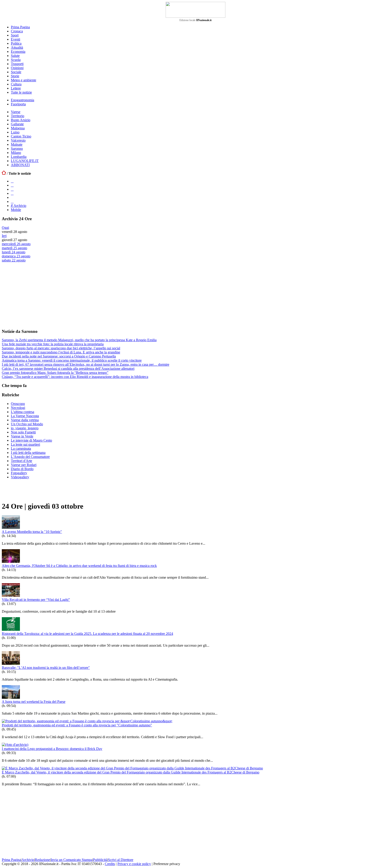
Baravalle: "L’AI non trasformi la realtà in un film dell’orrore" (46, 668)
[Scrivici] (12, 201)
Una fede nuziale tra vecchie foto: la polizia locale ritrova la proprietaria (53, 344)
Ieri (4, 236)
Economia (18, 51)
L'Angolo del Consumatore (30, 457)
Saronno (17, 148)
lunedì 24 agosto (13, 252)
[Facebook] (12, 181)
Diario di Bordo (22, 469)
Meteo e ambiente (23, 80)
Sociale (16, 72)
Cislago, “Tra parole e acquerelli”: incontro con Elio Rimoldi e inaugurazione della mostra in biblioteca (75, 377)
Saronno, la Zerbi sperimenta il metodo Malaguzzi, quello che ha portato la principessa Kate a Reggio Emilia (79, 340)
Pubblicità (100, 860)
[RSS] (12, 193)
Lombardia (18, 157)
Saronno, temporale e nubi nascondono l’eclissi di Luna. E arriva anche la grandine (61, 352)
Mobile (16, 210)
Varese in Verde (22, 436)
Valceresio (18, 140)
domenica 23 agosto (16, 256)
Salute (15, 56)
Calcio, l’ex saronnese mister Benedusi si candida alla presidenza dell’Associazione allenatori (68, 368)
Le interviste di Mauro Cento (31, 440)
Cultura (16, 84)
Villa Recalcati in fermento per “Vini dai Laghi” (36, 600)
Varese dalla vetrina (25, 420)
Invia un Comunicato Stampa (71, 860)
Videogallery (20, 477)
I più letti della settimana (28, 453)
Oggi (5, 228)
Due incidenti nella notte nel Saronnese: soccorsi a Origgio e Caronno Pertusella (59, 356)
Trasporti (17, 64)
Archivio (19, 206)
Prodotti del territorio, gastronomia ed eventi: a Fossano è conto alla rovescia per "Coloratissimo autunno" (77, 725)
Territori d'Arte (21, 461)
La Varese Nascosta (25, 416)
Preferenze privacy (166, 864)
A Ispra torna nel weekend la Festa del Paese (33, 702)
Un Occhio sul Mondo (27, 424)
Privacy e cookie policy (134, 864)
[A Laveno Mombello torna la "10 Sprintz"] (11, 528)
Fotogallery (19, 473)
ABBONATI (20, 165)
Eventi (15, 39)
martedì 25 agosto (14, 248)
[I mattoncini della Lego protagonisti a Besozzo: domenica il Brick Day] (15, 745)
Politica (16, 43)
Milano (16, 153)
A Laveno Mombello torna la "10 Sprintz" (32, 532)
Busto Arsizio (20, 120)
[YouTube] (12, 189)
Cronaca (17, 31)
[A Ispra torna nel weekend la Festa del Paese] (11, 697)
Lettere (16, 88)
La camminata (21, 448)
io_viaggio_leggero (24, 428)
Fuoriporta (18, 104)
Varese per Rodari (23, 465)
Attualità (17, 47)
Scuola (16, 60)
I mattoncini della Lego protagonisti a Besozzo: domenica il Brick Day (52, 749)
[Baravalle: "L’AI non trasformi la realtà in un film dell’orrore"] (11, 663)
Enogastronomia (22, 100)
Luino (15, 132)
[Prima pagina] (4, 173)
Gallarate (17, 124)
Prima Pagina (20, 27)
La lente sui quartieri (25, 444)
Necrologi (18, 408)
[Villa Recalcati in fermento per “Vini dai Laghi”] (11, 595)
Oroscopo (18, 404)
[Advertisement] (36, 295)
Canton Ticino (21, 136)
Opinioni (17, 68)
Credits (110, 864)
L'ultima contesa (22, 412)
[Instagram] (12, 185)
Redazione (42, 860)
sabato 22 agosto (14, 260)
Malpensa (18, 128)
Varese (15, 112)
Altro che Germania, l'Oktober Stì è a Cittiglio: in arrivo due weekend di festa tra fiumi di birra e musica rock (79, 566)
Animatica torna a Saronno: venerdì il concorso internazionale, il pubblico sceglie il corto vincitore (72, 360)
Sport (15, 35)
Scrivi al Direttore (120, 860)
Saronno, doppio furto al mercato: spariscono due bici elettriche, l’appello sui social (61, 348)
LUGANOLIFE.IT (25, 161)
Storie (15, 76)
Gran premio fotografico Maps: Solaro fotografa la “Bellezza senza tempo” (55, 373)
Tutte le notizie (21, 92)
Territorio (17, 116)
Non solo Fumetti (23, 432)
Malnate (16, 144)
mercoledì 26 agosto (16, 244)
